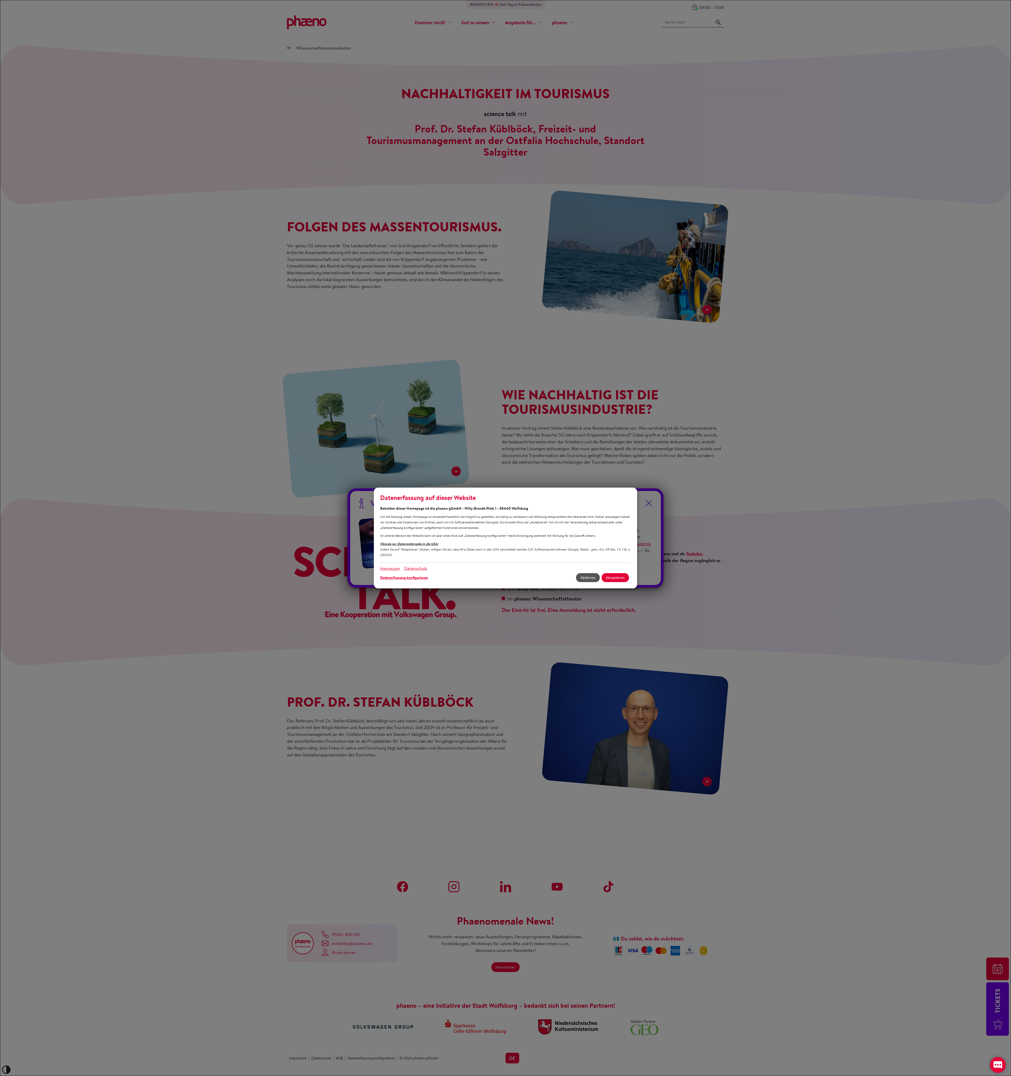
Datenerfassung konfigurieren (404, 577)
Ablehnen (588, 577)
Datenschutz (415, 568)
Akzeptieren (615, 577)
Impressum (390, 568)
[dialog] (505, 538)
